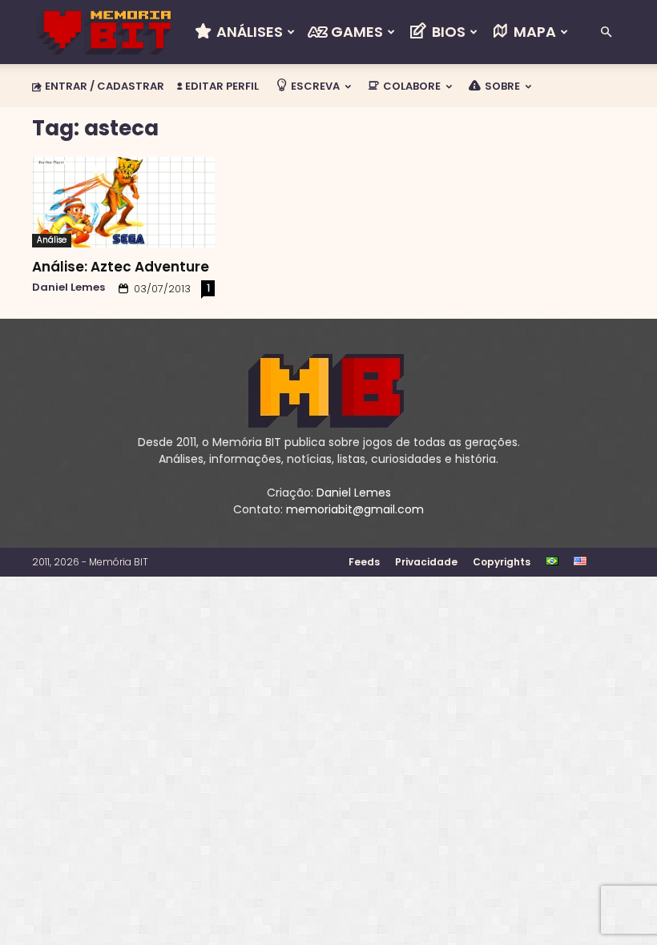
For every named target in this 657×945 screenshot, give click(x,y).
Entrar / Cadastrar (104, 86)
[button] (605, 32)
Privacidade (426, 562)
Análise (52, 240)
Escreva (314, 86)
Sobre (501, 86)
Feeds (364, 562)
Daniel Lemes (68, 287)
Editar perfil (221, 86)
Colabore (411, 86)
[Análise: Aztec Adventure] (123, 202)
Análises (248, 32)
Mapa (533, 32)
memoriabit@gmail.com (355, 509)
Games (355, 32)
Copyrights (501, 562)
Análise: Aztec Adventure (120, 266)
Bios (447, 32)
